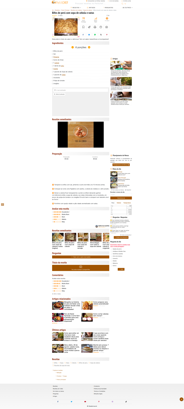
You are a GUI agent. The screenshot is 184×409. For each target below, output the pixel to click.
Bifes (55, 363)
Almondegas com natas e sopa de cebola (95, 244)
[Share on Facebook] (83, 35)
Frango (65, 376)
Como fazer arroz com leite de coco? (124, 174)
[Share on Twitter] (100, 35)
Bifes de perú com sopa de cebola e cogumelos (107, 245)
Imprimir (128, 190)
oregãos (56, 83)
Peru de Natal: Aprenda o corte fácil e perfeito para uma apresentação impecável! (71, 317)
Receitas (75, 7)
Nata (67, 363)
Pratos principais (61, 379)
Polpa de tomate (59, 80)
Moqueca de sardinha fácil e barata (124, 180)
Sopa (61, 363)
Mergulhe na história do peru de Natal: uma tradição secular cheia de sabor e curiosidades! (72, 305)
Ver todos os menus (118, 190)
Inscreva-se (121, 198)
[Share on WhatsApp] (95, 35)
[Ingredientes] (2, 204)
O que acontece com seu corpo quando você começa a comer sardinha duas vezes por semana (100, 336)
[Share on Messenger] (89, 35)
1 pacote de (59, 75)
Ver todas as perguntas (125, 235)
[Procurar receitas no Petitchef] (122, 3)
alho (62, 66)
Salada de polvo (117, 249)
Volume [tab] (119, 203)
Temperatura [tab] (127, 203)
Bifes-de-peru (83, 363)
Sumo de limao (58, 60)
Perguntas (108, 7)
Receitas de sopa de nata (62, 365)
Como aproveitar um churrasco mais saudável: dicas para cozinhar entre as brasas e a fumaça (71, 336)
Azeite (55, 69)
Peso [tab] (113, 203)
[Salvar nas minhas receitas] (83, 27)
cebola (57, 63)
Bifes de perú (58, 51)
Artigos (91, 7)
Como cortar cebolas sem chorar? (100, 315)
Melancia (115, 263)
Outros (114, 265)
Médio (64, 219)
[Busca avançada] (125, 4)
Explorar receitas (58, 370)
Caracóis (115, 258)
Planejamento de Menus (120, 164)
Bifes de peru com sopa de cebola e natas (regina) (57, 245)
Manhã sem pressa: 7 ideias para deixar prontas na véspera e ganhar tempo (101, 347)
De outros (126, 7)
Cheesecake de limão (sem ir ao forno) (124, 186)
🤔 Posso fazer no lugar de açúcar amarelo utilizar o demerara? (119, 231)
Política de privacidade (100, 388)
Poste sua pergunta (122, 237)
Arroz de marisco (117, 256)
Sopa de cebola (95, 363)
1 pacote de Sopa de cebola (62, 72)
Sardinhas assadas (118, 253)
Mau (63, 222)
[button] (54, 27)
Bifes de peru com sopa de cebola (69, 244)
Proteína (59, 376)
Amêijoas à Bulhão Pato (119, 251)
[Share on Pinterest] (106, 35)
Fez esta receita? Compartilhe (81, 269)
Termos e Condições (99, 391)
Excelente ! (65, 212)
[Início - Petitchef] (53, 10)
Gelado (115, 261)
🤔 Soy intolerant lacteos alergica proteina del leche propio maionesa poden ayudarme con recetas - (120, 221)
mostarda (56, 77)
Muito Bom (65, 214)
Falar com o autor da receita (81, 257)
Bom (63, 217)
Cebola (74, 363)
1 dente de (58, 66)
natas (63, 75)
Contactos (97, 386)
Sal (54, 54)
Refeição (59, 372)
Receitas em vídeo (58, 388)
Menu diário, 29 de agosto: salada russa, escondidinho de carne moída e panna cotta (71, 348)
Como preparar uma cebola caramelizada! (101, 303)
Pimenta (56, 57)
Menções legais (98, 393)
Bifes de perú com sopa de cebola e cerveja (82, 245)
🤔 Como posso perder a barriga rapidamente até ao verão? (119, 226)
